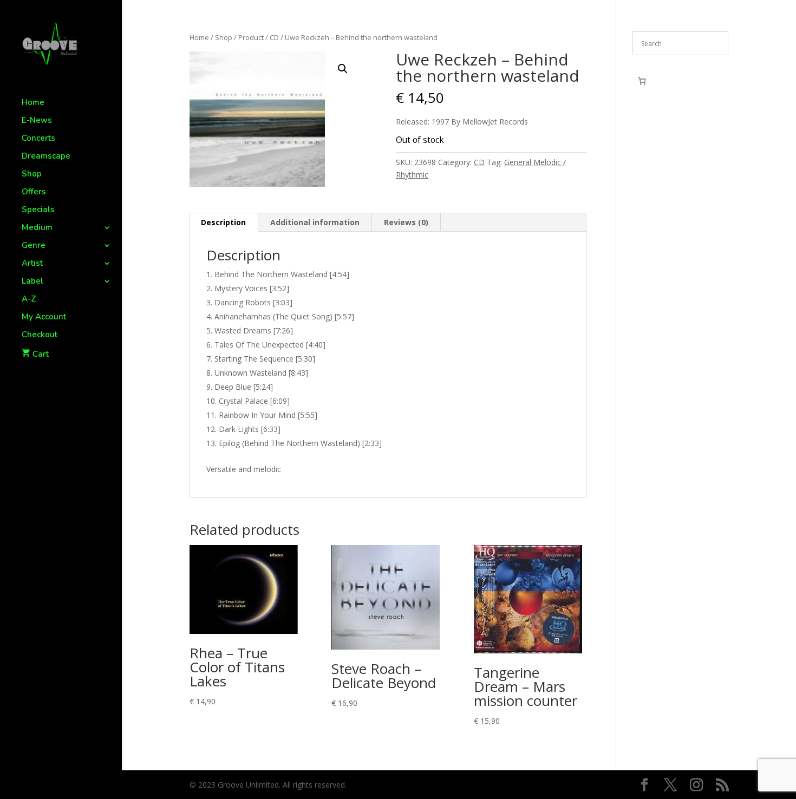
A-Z (29, 299)
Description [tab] (223, 222)
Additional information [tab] (315, 222)
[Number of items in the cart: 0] (641, 80)
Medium (37, 228)
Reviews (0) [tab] (406, 222)
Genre (33, 246)
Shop (32, 174)
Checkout (39, 335)
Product (251, 37)
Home (33, 103)
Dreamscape (46, 156)
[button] (343, 68)
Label (32, 281)
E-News (37, 121)
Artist (32, 263)
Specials (38, 210)
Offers (34, 192)
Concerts (38, 138)
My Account (44, 317)
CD (274, 37)
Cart (40, 354)
